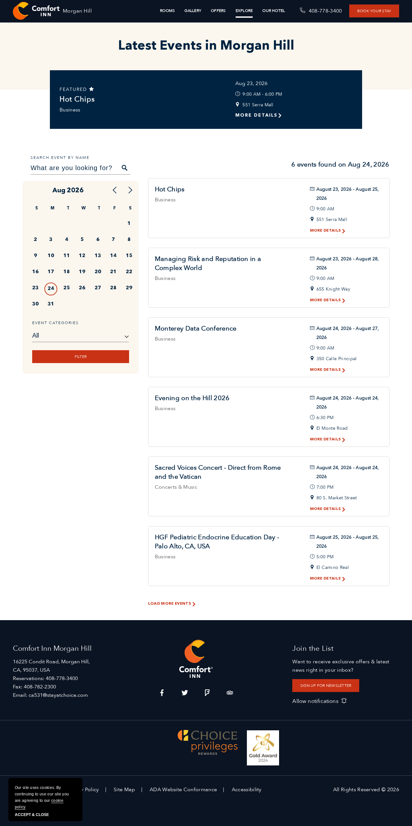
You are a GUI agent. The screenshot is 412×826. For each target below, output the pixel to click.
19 (82, 272)
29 (129, 288)
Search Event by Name (60, 157)
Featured (74, 89)
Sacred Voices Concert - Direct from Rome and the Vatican (218, 472)
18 (66, 272)
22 (129, 272)
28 (113, 288)
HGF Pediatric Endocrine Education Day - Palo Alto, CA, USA (217, 542)
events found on (340, 164)
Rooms (167, 10)
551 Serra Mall (257, 105)
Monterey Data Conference (196, 328)
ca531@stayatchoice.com (58, 695)
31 (51, 304)
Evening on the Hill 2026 (192, 398)
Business (70, 109)
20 (98, 272)
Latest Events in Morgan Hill (206, 46)
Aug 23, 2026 (251, 83)
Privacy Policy (82, 789)
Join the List (312, 648)
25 (66, 288)
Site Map (124, 789)
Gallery (192, 10)
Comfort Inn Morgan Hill (52, 648)
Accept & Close (32, 814)
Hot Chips (77, 99)
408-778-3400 (62, 678)
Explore (244, 10)
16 (35, 272)
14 (113, 256)
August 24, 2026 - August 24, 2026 (347, 402)
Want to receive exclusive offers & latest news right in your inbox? (340, 666)
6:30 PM (325, 418)
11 (66, 256)
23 (35, 288)
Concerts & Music (176, 487)
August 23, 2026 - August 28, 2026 (347, 263)
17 (51, 272)
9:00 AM (325, 209)
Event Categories (55, 322)
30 (35, 304)
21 (113, 272)
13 (98, 256)
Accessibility (247, 789)
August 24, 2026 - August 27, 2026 (347, 333)
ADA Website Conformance (183, 789)
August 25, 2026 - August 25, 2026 (347, 541)
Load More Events (169, 604)
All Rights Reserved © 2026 (366, 789)
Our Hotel (273, 10)
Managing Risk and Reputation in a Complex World (208, 263)
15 (129, 256)
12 (82, 256)
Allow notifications (315, 701)
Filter (80, 356)
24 (51, 288)
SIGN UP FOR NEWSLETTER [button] (325, 685)
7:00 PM (325, 487)
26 (82, 288)
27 (98, 288)
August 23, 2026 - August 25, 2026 (347, 193)
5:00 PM (325, 557)
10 (51, 256)
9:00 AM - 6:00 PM (262, 94)
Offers (218, 10)
